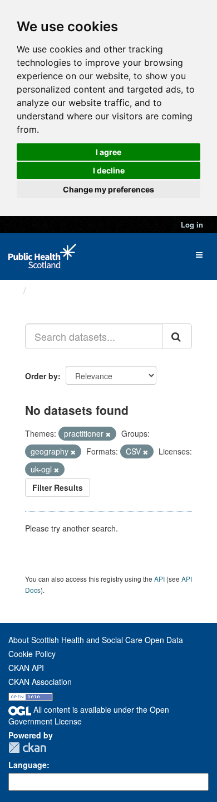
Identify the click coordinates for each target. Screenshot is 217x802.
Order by (41, 375)
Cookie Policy (32, 653)
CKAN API (26, 667)
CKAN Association (40, 681)
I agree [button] (108, 152)
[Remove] (108, 433)
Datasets (52, 290)
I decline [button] (109, 170)
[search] (177, 336)
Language (27, 764)
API (159, 578)
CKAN (27, 747)
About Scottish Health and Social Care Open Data (95, 639)
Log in (192, 224)
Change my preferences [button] (108, 189)
